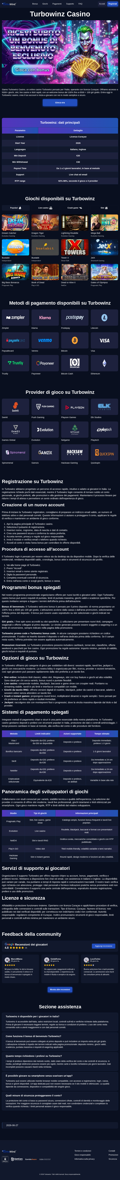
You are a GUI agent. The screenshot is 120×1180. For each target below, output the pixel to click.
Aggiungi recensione (103, 946)
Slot (102, 208)
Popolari (14, 208)
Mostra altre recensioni (60, 990)
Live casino (43, 208)
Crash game (73, 208)
